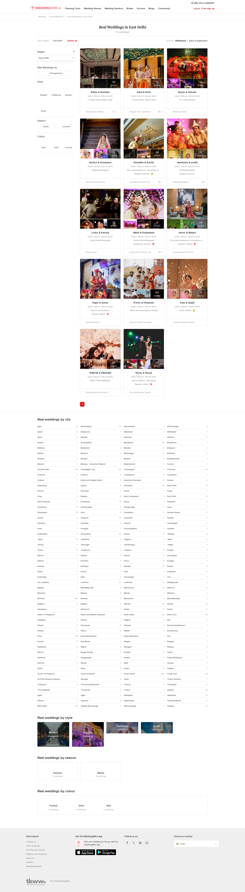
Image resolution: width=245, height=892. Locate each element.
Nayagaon (42, 609)
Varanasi (84, 700)
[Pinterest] (140, 843)
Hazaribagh (172, 523)
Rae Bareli (85, 641)
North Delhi (129, 614)
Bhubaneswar (173, 458)
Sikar (126, 663)
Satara (127, 657)
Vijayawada (129, 700)
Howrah (170, 528)
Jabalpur (171, 534)
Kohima (40, 566)
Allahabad (171, 432)
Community (164, 8)
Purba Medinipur (131, 636)
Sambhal (41, 657)
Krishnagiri (42, 577)
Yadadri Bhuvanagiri (89, 706)
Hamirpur (41, 523)
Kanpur (84, 555)
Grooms (141, 8)
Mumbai (40, 598)
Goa (83, 512)
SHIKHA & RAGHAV (100, 372)
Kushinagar (129, 577)
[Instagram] (146, 843)
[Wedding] (46, 8)
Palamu (84, 620)
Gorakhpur (128, 512)
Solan (126, 668)
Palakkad (41, 620)
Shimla (84, 663)
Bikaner (40, 464)
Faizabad (171, 501)
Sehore (40, 663)
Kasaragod (172, 555)
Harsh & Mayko (187, 232)
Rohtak (127, 652)
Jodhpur (127, 550)
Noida (170, 609)
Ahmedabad (86, 426)
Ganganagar (129, 507)
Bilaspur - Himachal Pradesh (93, 464)
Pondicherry (172, 631)
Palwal (40, 625)
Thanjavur (41, 684)
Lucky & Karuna (100, 232)
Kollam (170, 566)
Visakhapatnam (174, 700)
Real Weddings (57, 16)
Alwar (39, 437)
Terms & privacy (33, 846)
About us (30, 858)
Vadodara (171, 695)
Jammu (40, 544)
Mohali (127, 593)
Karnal (126, 555)
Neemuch (85, 609)
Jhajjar (170, 544)
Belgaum (171, 448)
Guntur (40, 518)
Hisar (39, 528)
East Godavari (43, 501)
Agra (39, 426)
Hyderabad (42, 534)
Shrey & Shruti (143, 372)
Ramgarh (128, 647)
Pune (39, 636)
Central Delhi (43, 469)
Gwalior (170, 518)
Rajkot (83, 647)
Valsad (40, 700)
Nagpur (84, 604)
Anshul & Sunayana (100, 162)
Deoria (40, 491)
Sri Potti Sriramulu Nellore (48, 679)
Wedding (42, 16)
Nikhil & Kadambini (143, 232)
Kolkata (127, 566)
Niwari (126, 609)
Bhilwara (171, 453)
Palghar (127, 620)
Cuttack (40, 480)
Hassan (127, 523)
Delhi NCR (172, 485)
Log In (197, 8)
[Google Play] (106, 854)
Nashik (170, 604)
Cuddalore (172, 475)
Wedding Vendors (114, 8)
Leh (169, 577)
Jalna (169, 539)
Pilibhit (127, 631)
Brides (130, 8)
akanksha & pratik (187, 162)
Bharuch (84, 453)
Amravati (128, 437)
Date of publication (198, 40)
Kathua (40, 561)
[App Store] (85, 854)
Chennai (171, 469)
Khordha (84, 561)
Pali (168, 620)
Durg (39, 496)
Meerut (84, 593)
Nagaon (41, 604)
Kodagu (170, 561)
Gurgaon (84, 518)
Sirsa (83, 668)
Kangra (170, 550)
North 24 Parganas (45, 614)
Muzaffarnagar (173, 598)
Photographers (56, 73)
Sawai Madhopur (174, 657)
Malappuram (172, 582)
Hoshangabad (130, 528)
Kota (126, 571)
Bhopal (127, 458)
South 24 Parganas (46, 674)
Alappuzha (85, 432)
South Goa (172, 674)
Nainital (127, 604)
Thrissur (127, 684)
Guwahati (128, 518)
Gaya (169, 507)
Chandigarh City (88, 469)
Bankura (41, 448)
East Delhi (171, 496)
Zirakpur (170, 706)
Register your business (36, 854)
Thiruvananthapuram (90, 684)
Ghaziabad (42, 512)
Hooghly (84, 528)
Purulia (40, 641)
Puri (168, 636)
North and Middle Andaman (93, 614)
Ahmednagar (173, 426)
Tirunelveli (85, 690)
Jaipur (40, 539)
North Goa (172, 614)
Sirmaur (170, 663)
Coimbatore (129, 475)
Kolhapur (85, 566)
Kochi (126, 561)
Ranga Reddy (87, 652)
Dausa (83, 485)
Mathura (170, 588)
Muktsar (170, 593)
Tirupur (127, 690)
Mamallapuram (87, 588)
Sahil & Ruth (144, 92)
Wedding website (34, 866)
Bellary (40, 453)
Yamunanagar (130, 706)
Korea (83, 571)
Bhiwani (40, 458)
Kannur (40, 555)
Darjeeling (42, 485)
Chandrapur (129, 469)
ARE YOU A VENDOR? (204, 3)
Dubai (169, 491)
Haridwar (84, 523)
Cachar (170, 464)
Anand (40, 442)
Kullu (83, 577)
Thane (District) (174, 679)
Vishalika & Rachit (143, 162)
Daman (170, 480)
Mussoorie (128, 598)
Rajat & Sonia (100, 302)
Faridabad (41, 507)
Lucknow (85, 582)
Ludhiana (128, 582)
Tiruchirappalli (43, 690)
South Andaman (88, 674)
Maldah (40, 588)
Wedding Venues (92, 8)
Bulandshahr (129, 464)
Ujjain (39, 695)
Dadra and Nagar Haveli (91, 480)
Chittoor (84, 475)
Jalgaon (127, 539)
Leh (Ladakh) (43, 582)
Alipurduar (128, 432)
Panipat (127, 625)
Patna (83, 631)
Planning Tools (72, 8)
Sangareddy (86, 657)
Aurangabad (86, 442)
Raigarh (170, 641)
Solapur (170, 668)
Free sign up (208, 8)
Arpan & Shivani (187, 92)
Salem (170, 652)
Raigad (127, 641)
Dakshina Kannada (132, 480)
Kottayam (171, 571)
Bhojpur (84, 458)
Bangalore (128, 442)
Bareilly (127, 448)
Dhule (126, 491)
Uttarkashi (128, 695)
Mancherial (129, 588)
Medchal (41, 593)
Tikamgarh (172, 684)
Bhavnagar (129, 453)
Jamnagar (85, 544)
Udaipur (170, 690)
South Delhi (129, 674)
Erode (126, 501)
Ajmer (40, 432)
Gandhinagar (86, 507)
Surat (126, 679)
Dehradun (128, 485)
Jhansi (40, 550)
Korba (40, 571)
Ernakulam (85, 501)
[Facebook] (127, 843)
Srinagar (84, 679)
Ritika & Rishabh (100, 92)
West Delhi (42, 706)
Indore (127, 534)
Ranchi (40, 652)
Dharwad (85, 491)
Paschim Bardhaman (176, 625)
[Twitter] (133, 843)
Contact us (31, 841)
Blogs (152, 8)
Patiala (40, 631)
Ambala (84, 437)
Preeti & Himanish (143, 302)
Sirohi (40, 668)
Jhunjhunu (85, 550)
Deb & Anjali (187, 302)
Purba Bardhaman (89, 636)
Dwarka (84, 496)
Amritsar (170, 437)
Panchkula (85, 625)
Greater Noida (173, 512)
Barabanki (85, 448)
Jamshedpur (129, 544)
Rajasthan (41, 647)
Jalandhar (85, 539)
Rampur (170, 647)
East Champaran (131, 496)
